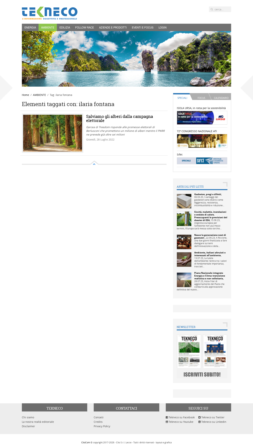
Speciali (182, 98)
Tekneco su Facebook (181, 417)
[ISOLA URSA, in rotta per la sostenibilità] (202, 117)
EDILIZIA (64, 27)
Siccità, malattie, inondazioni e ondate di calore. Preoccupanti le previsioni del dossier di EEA (210, 216)
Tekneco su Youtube (180, 421)
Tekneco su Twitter (212, 417)
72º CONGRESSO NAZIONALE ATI (197, 131)
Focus (201, 98)
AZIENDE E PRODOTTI (113, 27)
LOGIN (163, 27)
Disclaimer (28, 426)
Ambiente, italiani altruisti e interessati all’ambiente (210, 254)
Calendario (221, 98)
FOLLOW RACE (84, 27)
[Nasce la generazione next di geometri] (184, 241)
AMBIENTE (47, 27)
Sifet (179, 154)
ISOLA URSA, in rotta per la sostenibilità (201, 108)
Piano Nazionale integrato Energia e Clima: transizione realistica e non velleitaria (209, 275)
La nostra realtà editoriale (38, 421)
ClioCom (85, 442)
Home (25, 95)
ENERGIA (30, 27)
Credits (98, 421)
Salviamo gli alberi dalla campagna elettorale (119, 118)
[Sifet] (202, 160)
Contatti (99, 417)
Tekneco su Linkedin (213, 421)
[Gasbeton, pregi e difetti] (184, 201)
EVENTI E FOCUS (142, 27)
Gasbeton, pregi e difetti (207, 194)
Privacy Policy (102, 426)
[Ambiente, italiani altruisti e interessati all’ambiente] (184, 259)
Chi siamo (28, 417)
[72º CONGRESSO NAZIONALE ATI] (202, 140)
